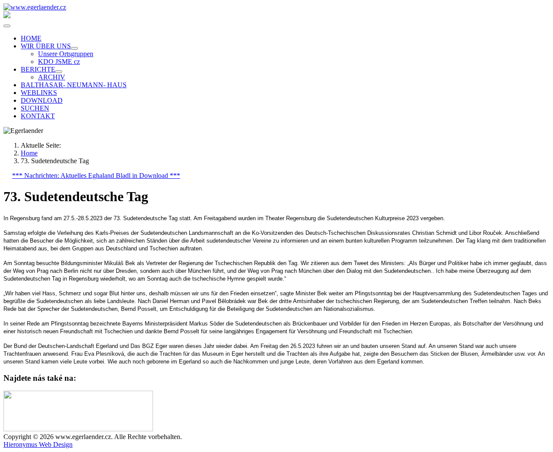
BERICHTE (38, 69)
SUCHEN (35, 108)
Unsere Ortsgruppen (65, 53)
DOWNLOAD (42, 100)
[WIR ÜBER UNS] (74, 48)
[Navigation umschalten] (6, 26)
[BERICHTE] (58, 71)
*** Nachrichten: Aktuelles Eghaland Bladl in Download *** (96, 175)
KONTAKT (38, 116)
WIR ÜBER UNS (46, 46)
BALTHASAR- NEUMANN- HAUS (74, 85)
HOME (31, 38)
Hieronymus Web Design (38, 444)
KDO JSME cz (59, 61)
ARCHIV (51, 77)
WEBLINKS (39, 92)
